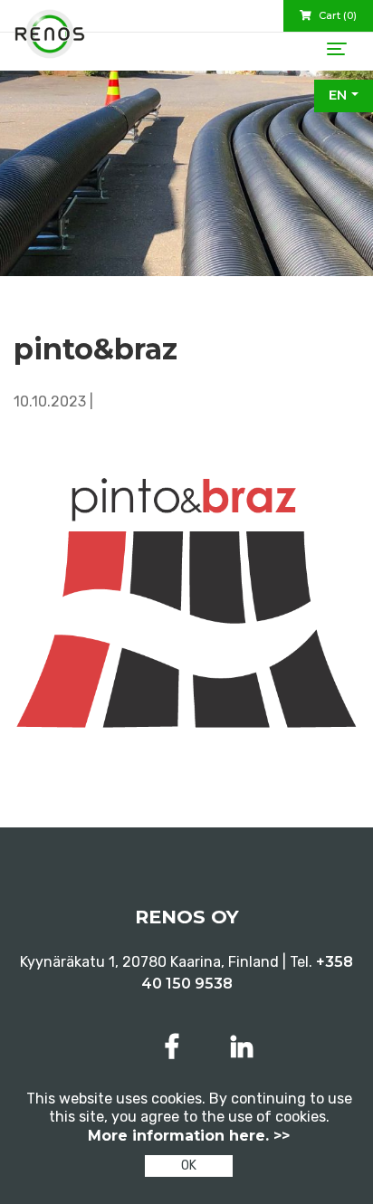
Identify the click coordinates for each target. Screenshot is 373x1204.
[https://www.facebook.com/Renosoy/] (176, 1047)
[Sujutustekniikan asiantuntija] (49, 40)
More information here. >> (189, 1135)
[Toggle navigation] (337, 48)
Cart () (336, 15)
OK (188, 1165)
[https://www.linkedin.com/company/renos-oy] (242, 1047)
